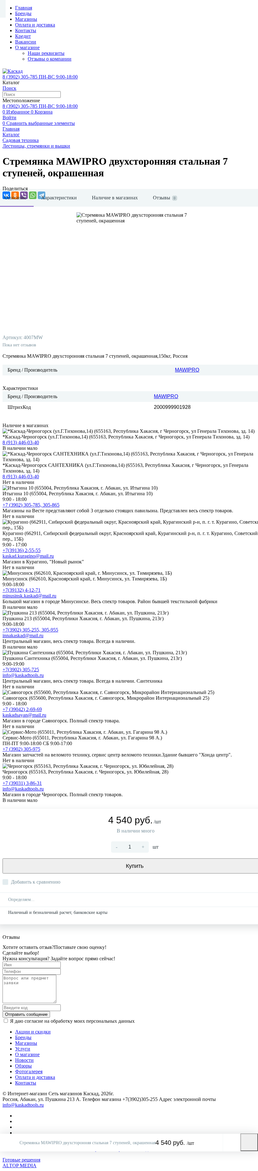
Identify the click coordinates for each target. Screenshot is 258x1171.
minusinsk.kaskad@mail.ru (29, 595)
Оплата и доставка (35, 24)
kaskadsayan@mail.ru (24, 715)
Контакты (25, 30)
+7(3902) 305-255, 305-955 (30, 630)
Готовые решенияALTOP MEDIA (21, 1162)
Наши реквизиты (46, 53)
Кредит (23, 36)
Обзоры (23, 1065)
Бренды (23, 13)
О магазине (27, 47)
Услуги (22, 1048)
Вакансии (25, 41)
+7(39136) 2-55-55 (22, 550)
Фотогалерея (28, 1071)
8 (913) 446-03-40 (21, 442)
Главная (23, 7)
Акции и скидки (33, 1031)
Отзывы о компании (49, 59)
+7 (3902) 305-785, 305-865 (31, 505)
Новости (24, 1060)
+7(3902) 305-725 (21, 669)
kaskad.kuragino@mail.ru (28, 556)
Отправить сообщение (26, 1014)
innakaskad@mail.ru (23, 635)
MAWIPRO (187, 370)
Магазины (26, 19)
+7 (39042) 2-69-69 (22, 709)
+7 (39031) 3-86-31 (22, 783)
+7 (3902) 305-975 (21, 749)
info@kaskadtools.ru (23, 675)
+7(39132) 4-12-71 (22, 590)
